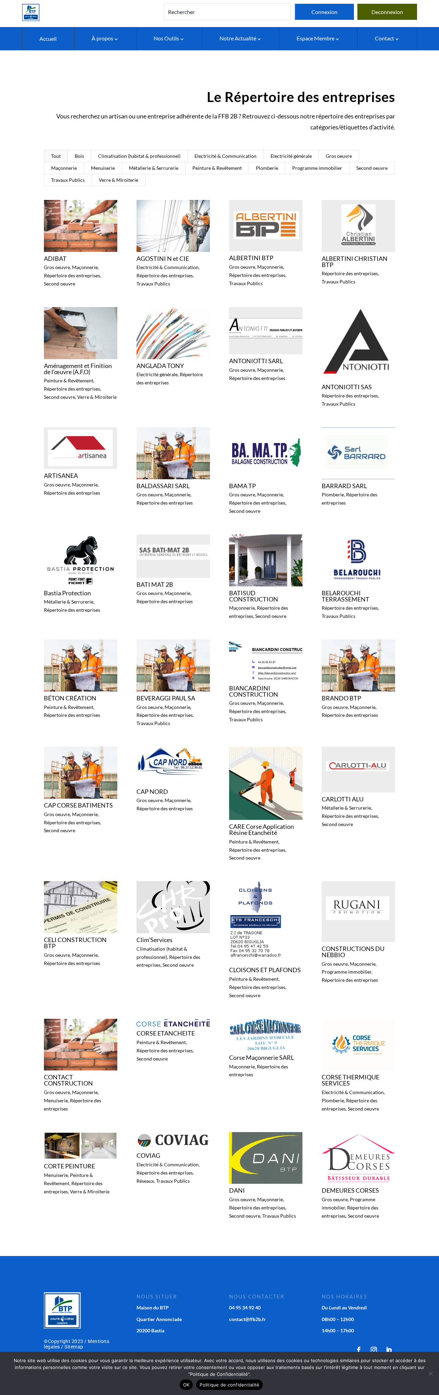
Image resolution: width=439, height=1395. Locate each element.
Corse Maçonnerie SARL (261, 1057)
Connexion (324, 12)
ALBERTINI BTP (251, 258)
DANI (237, 1190)
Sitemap (73, 1346)
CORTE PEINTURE (69, 1166)
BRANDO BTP (341, 698)
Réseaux (145, 1181)
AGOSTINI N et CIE (163, 258)
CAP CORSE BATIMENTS (78, 805)
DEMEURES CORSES (350, 1190)
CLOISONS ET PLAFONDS (265, 970)
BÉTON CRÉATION (70, 698)
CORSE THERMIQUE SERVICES (350, 1080)
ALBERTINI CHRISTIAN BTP (355, 261)
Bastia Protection (67, 593)
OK (186, 1384)
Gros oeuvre (339, 156)
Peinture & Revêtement (217, 168)
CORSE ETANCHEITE (166, 1033)
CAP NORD (152, 791)
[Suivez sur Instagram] (374, 1350)
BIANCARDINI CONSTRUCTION (253, 691)
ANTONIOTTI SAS (347, 387)
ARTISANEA (61, 475)
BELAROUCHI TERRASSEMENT (345, 596)
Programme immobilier (317, 168)
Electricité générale (291, 156)
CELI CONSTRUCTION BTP (75, 943)
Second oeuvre (372, 168)
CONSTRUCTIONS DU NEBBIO (353, 952)
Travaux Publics (68, 180)
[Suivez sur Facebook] (359, 1350)
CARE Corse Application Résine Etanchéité (261, 829)
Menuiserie (103, 168)
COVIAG (148, 1155)
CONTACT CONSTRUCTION (68, 1080)
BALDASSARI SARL (163, 486)
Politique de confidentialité (229, 1384)
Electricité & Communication (225, 156)
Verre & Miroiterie (118, 180)
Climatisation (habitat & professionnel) (139, 156)
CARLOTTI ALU (343, 799)
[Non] (430, 1373)
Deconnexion (387, 12)
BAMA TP (242, 486)
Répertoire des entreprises (72, 275)
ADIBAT (55, 258)
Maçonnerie (64, 168)
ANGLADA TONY (160, 365)
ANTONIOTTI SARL (256, 361)
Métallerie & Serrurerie (153, 168)
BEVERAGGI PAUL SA (166, 698)
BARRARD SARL (344, 486)
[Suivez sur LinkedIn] (389, 1350)
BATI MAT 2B (155, 584)
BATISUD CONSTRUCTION (253, 596)
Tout (56, 156)
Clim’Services (155, 939)
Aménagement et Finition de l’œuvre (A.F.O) (78, 369)
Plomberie (267, 168)
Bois (79, 156)
